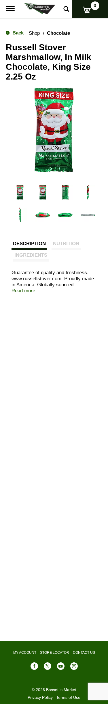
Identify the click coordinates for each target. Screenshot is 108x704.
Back (17, 33)
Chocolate (58, 33)
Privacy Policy (40, 697)
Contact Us (84, 653)
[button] (20, 192)
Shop (34, 33)
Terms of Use (68, 697)
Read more (23, 290)
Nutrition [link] (66, 243)
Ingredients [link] (30, 255)
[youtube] (61, 667)
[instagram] (74, 667)
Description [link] (29, 243)
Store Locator (54, 653)
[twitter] (47, 667)
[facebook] (34, 667)
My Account (24, 653)
